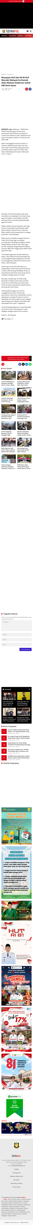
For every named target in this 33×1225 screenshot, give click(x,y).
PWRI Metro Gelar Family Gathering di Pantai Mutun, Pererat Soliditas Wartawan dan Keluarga (24, 466)
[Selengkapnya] (29, 689)
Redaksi (16, 1169)
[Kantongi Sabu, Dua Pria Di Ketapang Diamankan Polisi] (23, 696)
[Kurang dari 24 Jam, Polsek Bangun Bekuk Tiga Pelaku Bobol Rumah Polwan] (23, 712)
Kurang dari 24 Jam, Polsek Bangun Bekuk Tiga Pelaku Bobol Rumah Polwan (23, 719)
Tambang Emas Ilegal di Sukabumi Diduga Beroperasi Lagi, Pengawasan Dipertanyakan (8, 416)
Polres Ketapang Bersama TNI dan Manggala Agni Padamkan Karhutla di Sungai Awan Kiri (8, 433)
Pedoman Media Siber (16, 1176)
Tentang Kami (16, 1173)
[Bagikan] (30, 89)
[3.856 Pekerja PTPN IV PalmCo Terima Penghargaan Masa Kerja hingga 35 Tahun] (24, 392)
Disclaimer (16, 1180)
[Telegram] (26, 364)
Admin (2, 88)
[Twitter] (23, 364)
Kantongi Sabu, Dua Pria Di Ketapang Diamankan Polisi (23, 703)
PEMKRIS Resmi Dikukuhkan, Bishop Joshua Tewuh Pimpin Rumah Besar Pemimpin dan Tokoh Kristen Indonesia (19, 757)
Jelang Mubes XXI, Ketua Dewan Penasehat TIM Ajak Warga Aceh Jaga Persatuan (19, 743)
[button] (30, 31)
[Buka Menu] (27, 31)
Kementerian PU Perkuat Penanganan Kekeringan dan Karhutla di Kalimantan (24, 416)
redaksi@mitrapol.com (18, 1165)
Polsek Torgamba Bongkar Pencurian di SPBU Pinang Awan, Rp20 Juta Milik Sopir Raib (9, 719)
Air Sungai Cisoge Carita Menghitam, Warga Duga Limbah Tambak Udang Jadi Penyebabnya (19, 737)
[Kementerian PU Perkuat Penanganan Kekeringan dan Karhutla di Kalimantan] (24, 408)
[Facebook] (19, 364)
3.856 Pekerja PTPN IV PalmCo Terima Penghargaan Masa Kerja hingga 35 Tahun (24, 400)
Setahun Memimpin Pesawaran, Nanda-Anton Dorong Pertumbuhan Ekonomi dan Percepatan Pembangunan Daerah (8, 400)
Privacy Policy (16, 1187)
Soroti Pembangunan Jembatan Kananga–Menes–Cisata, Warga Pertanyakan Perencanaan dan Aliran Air (8, 383)
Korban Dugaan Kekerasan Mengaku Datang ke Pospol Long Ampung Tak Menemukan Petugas (8, 466)
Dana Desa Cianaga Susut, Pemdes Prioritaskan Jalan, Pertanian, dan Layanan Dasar (18, 750)
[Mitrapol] (10, 31)
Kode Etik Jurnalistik (16, 1183)
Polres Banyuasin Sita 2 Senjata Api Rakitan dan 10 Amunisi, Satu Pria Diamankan (8, 703)
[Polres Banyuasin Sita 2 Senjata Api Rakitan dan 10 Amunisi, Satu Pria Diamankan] (9, 696)
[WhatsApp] (30, 364)
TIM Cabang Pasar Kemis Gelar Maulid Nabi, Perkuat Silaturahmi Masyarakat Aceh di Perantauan (24, 450)
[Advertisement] (16, 16)
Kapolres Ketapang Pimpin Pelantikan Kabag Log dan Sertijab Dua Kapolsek (24, 433)
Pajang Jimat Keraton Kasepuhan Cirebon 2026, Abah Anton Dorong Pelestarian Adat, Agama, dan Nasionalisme (23, 383)
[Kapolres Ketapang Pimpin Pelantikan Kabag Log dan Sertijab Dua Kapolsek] (24, 425)
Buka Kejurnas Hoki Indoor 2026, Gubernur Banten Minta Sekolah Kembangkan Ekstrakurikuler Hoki (8, 450)
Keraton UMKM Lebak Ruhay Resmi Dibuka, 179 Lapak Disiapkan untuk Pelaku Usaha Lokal (18, 730)
